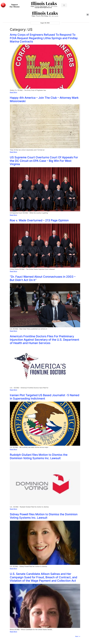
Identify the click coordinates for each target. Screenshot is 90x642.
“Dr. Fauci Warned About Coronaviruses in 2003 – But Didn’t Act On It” (42, 278)
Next (77, 636)
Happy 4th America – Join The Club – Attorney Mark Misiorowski (44, 99)
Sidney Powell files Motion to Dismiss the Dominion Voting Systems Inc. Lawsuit (44, 516)
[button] (87, 14)
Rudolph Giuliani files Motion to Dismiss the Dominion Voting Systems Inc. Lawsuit (39, 456)
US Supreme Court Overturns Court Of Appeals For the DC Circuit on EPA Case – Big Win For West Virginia (44, 161)
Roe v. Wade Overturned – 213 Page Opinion (39, 220)
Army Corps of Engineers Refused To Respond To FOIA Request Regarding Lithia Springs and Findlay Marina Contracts (44, 38)
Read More (13, 92)
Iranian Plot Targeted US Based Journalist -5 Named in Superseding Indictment (44, 396)
